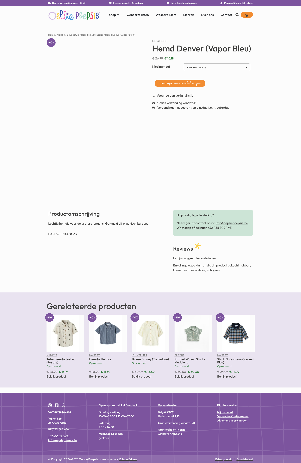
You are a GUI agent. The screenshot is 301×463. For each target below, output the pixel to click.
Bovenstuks (73, 34)
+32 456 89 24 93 (220, 228)
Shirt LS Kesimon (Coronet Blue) (235, 360)
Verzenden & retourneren (233, 416)
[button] (172, 96)
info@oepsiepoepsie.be (232, 223)
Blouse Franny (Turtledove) (150, 359)
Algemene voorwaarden (232, 420)
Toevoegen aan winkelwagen (180, 84)
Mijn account (225, 412)
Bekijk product (56, 376)
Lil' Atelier (159, 41)
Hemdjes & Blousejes (92, 34)
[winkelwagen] (247, 15)
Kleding (61, 34)
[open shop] (118, 14)
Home (51, 34)
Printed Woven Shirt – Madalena (190, 360)
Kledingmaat (161, 67)
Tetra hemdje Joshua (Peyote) (61, 360)
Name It (52, 356)
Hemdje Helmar (100, 359)
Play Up (179, 356)
